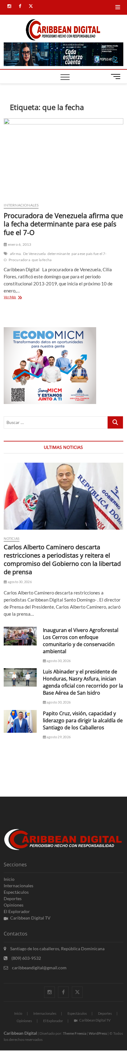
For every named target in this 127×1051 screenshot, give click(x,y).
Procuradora (19, 259)
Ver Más (20, 297)
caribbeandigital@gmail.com (39, 967)
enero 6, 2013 (19, 244)
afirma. (16, 253)
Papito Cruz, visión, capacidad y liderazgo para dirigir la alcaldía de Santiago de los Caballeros (83, 720)
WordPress (98, 1033)
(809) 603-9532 (25, 958)
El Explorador (17, 911)
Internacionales (21, 205)
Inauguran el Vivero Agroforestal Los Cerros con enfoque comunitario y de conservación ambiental (80, 641)
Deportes (13, 898)
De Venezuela (34, 253)
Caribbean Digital (20, 1033)
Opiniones (13, 905)
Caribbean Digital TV (30, 917)
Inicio (9, 879)
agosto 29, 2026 (58, 737)
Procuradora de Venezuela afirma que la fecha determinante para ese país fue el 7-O (63, 224)
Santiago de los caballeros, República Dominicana (56, 948)
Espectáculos (16, 892)
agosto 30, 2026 (19, 582)
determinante (58, 253)
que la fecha (41, 259)
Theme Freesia (74, 1033)
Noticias (11, 538)
